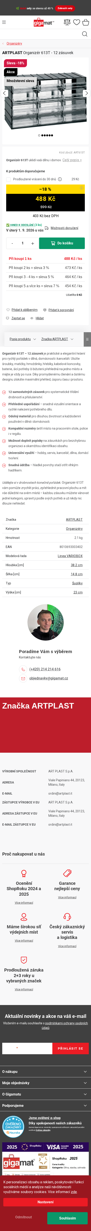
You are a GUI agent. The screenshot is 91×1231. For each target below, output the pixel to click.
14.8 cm (77, 574)
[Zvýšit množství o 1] (33, 243)
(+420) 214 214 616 (45, 669)
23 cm (78, 592)
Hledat (85, 34)
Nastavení (45, 1202)
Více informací (72, 160)
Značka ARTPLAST (54, 339)
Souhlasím (67, 1218)
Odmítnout (23, 1217)
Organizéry (74, 528)
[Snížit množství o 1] (12, 243)
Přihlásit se (70, 1048)
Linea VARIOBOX (70, 556)
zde (74, 1192)
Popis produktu (20, 339)
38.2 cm (77, 565)
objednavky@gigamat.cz (48, 678)
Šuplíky (77, 583)
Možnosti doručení (64, 228)
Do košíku (65, 243)
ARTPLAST (74, 519)
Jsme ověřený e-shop (45, 1118)
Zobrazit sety (65, 8)
